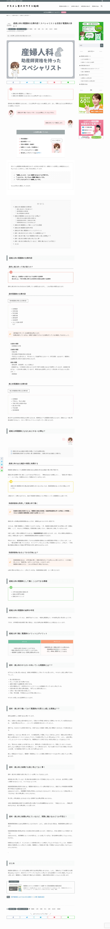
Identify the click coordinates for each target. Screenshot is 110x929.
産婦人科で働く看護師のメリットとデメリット (28, 230)
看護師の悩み (84, 84)
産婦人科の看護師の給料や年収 (24, 227)
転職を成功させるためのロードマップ (90, 68)
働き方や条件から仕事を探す (88, 81)
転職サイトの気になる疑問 (87, 62)
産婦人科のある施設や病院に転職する (26, 218)
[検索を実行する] (101, 45)
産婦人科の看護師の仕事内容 (23, 207)
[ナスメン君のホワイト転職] (23, 6)
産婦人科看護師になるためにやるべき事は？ (28, 216)
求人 (45, 909)
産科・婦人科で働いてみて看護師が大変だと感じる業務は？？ (33, 236)
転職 (41, 909)
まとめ (17, 244)
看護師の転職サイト (86, 56)
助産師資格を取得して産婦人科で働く (26, 220)
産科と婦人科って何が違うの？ (25, 209)
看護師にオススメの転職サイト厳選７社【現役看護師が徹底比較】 (42, 886)
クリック (63, 12)
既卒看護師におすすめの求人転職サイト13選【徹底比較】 (28, 897)
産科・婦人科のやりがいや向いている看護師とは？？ (30, 233)
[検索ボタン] (101, 6)
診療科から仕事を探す (23, 909)
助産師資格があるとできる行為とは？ (26, 222)
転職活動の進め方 (85, 65)
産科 (49, 909)
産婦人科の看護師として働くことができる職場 (28, 225)
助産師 (58, 909)
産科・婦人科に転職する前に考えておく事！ (28, 238)
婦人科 (53, 909)
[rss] (102, 1)
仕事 (37, 909)
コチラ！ (38, 153)
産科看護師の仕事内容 (22, 211)
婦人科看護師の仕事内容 (23, 213)
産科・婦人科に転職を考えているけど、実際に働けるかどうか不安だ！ (35, 241)
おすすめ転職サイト (86, 59)
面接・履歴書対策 (85, 71)
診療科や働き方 (12, 909)
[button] (13, 82)
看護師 (32, 909)
